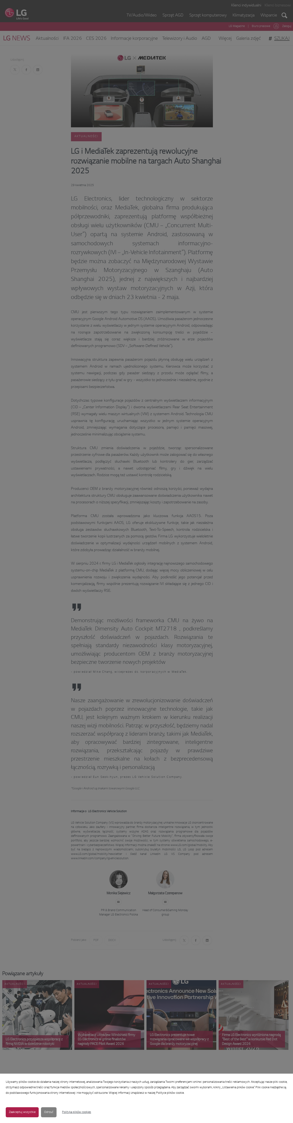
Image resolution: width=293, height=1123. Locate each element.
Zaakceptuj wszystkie (22, 1112)
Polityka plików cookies (76, 1112)
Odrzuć (48, 1112)
